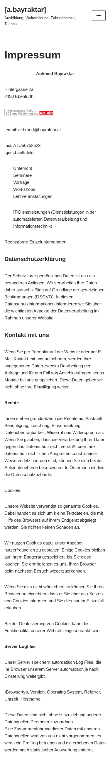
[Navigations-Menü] (99, 15)
